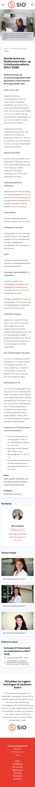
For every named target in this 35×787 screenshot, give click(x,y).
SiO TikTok (17, 773)
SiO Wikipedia (18, 764)
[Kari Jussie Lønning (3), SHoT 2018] (17, 594)
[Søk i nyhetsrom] (32, 4)
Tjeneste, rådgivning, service (14, 485)
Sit (13, 206)
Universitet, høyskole (19, 482)
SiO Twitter (17, 779)
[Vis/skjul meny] (3, 4)
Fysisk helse (17, 494)
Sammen (23, 206)
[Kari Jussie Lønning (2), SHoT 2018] (17, 621)
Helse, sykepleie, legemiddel (14, 479)
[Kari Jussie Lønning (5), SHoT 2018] (17, 567)
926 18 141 (17, 540)
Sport (26, 479)
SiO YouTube (17, 776)
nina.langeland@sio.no (17, 537)
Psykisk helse (8, 494)
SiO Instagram (17, 770)
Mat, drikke (8, 482)
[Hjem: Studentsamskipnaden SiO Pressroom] (17, 4)
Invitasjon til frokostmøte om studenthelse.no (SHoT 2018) (17, 651)
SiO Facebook (18, 767)
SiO (16, 206)
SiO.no (17, 761)
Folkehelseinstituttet (22, 197)
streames (18, 293)
